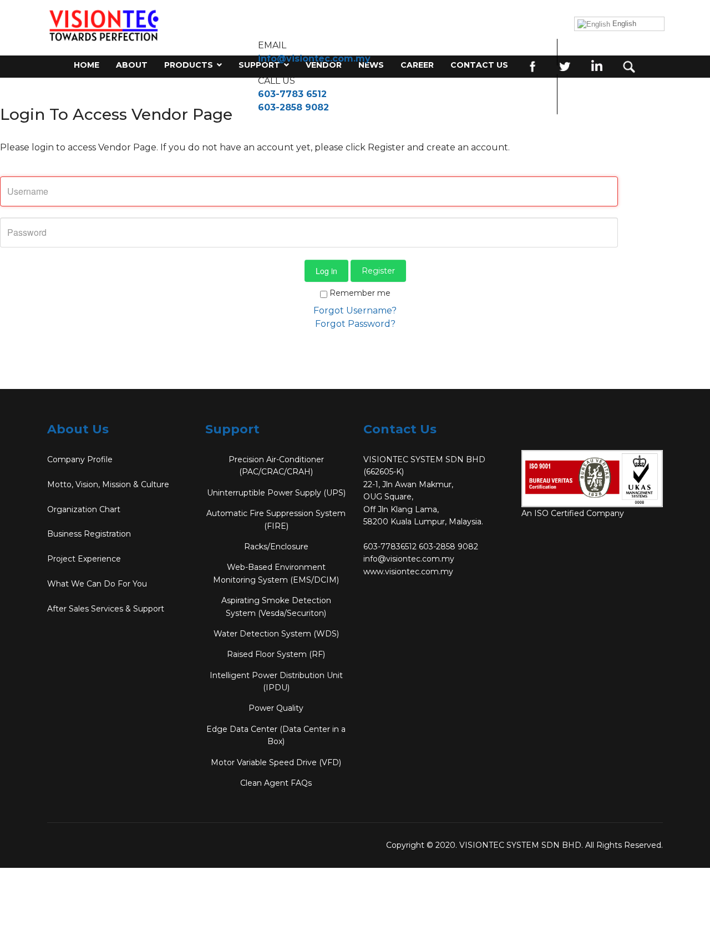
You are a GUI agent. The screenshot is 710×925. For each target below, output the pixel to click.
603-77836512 (390, 547)
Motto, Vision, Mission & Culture (108, 484)
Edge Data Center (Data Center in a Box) (276, 735)
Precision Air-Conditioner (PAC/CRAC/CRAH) (276, 465)
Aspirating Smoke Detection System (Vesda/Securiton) (276, 606)
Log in (326, 270)
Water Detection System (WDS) (276, 634)
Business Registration (89, 534)
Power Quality (275, 708)
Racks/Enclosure (276, 547)
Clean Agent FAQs (276, 783)
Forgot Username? (355, 310)
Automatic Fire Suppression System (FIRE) (276, 519)
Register (378, 271)
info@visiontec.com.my (314, 58)
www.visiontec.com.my (408, 572)
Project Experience (84, 559)
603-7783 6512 (292, 94)
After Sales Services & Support (105, 609)
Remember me (358, 293)
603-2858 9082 (293, 107)
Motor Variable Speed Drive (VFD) (276, 762)
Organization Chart (83, 509)
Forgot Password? (355, 324)
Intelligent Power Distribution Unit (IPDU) (276, 681)
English (623, 23)
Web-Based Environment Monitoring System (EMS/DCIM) (276, 573)
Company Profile (80, 459)
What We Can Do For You (97, 584)
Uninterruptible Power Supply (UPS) (276, 493)
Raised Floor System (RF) (276, 654)
